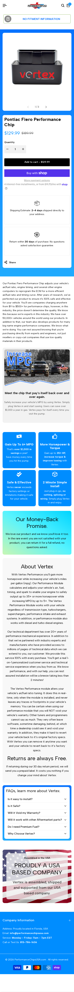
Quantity (9, 142)
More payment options (37, 180)
